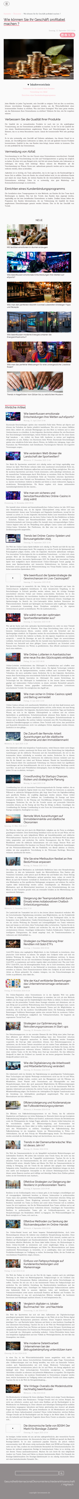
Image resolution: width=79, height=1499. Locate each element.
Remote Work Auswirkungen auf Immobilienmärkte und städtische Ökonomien (44, 819)
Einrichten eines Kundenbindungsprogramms (39, 95)
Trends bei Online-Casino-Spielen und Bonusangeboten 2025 (47, 537)
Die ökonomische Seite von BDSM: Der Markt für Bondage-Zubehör (47, 1427)
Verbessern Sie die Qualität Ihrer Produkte (39, 88)
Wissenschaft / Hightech (67, 1483)
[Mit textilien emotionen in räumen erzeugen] (27, 234)
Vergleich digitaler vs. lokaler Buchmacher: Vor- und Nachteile (43, 1305)
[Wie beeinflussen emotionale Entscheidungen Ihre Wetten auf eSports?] (39, 262)
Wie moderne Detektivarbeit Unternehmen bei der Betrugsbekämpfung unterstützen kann (48, 1346)
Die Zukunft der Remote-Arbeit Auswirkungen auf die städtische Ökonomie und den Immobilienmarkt (46, 736)
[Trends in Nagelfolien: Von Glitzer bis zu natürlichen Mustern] (35, 382)
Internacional (24, 1481)
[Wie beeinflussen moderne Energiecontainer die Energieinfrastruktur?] (39, 322)
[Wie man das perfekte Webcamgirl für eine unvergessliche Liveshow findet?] (39, 352)
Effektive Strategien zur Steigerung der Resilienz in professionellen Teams (47, 1183)
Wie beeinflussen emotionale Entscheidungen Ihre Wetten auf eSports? (49, 415)
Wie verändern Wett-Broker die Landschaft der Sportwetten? (43, 455)
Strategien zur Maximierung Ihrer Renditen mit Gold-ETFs (43, 943)
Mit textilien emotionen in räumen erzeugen (27, 247)
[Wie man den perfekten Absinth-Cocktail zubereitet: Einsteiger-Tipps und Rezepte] (39, 292)
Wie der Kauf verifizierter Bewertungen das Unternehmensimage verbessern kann (47, 984)
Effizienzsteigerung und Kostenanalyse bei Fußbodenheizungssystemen (47, 1104)
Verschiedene (52, 1481)
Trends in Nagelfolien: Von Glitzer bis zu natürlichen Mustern (35, 394)
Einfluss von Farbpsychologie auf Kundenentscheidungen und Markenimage (44, 1264)
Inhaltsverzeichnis (40, 84)
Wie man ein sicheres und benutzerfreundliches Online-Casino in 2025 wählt (47, 496)
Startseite (7, 13)
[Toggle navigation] (6, 4)
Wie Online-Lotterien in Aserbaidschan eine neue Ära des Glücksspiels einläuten (49, 656)
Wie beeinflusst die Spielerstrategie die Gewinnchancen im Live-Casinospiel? (48, 577)
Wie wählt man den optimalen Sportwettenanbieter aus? (42, 616)
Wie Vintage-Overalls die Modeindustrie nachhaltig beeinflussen (48, 1387)
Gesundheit (10, 1481)
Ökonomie (17, 13)
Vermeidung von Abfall (38, 92)
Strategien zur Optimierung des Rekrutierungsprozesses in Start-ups (46, 1025)
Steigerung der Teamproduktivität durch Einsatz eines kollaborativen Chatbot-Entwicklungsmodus (48, 901)
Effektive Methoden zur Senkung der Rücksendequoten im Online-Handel (46, 1223)
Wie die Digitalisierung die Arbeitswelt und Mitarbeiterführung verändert (47, 1064)
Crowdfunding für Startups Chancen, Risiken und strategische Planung (46, 778)
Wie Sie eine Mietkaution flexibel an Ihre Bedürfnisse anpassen (48, 860)
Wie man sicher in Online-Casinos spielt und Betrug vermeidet (48, 696)
